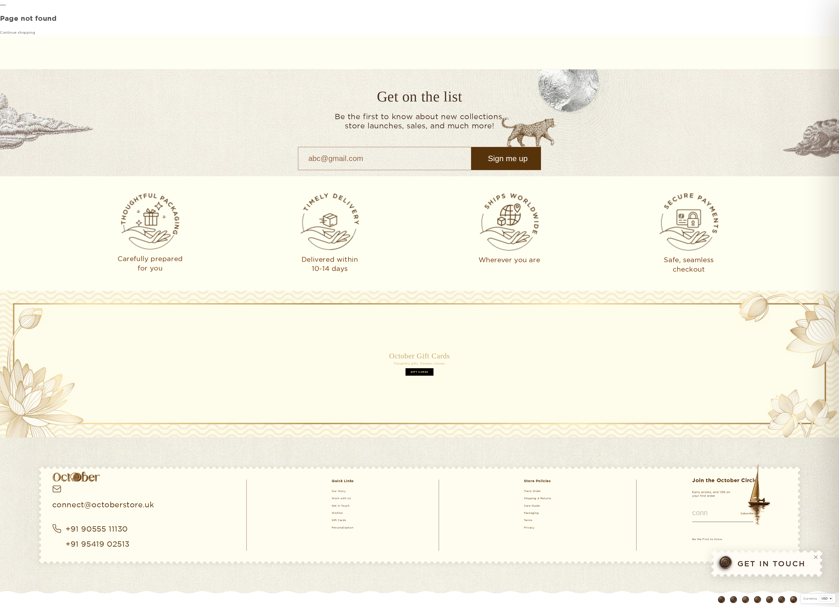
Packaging (531, 512)
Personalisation (342, 527)
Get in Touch (340, 505)
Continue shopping (17, 32)
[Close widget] (815, 557)
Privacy (529, 527)
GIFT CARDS (419, 371)
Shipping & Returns (537, 498)
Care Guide (532, 505)
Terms (528, 520)
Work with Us (341, 498)
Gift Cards (339, 520)
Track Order (532, 491)
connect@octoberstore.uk (103, 504)
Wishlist (337, 512)
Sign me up (508, 158)
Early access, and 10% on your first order (711, 493)
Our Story (339, 491)
